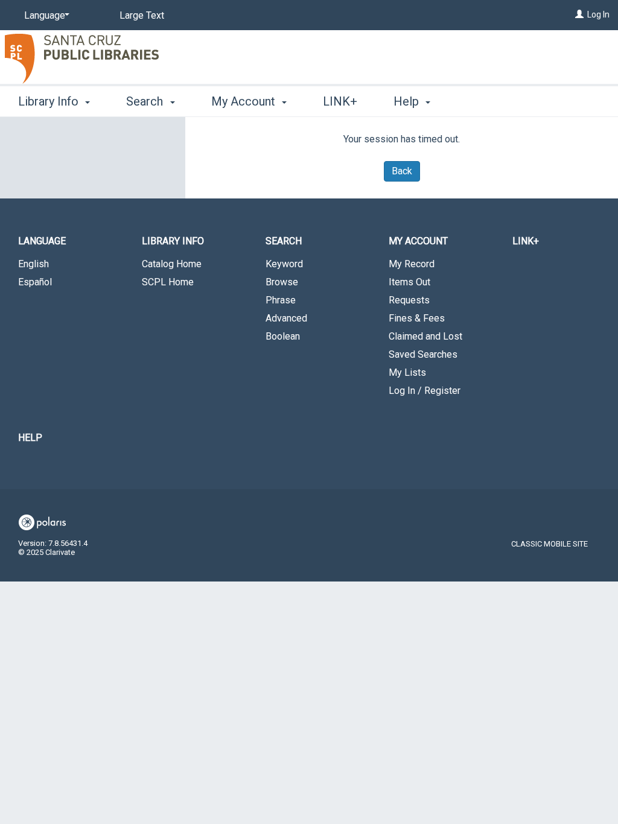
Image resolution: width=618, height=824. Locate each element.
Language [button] (42, 241)
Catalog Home (172, 264)
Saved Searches (423, 354)
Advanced (286, 318)
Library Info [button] (49, 101)
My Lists (407, 372)
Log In (598, 14)
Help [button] (407, 101)
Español (35, 282)
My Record (412, 264)
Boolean (283, 336)
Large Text (141, 15)
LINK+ (340, 101)
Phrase (281, 300)
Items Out (409, 282)
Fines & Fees (417, 318)
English (33, 264)
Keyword (284, 264)
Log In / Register (424, 390)
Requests (409, 300)
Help (30, 437)
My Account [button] (244, 101)
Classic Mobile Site (549, 543)
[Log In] (579, 14)
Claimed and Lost (425, 336)
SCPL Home (168, 282)
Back (402, 171)
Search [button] (146, 101)
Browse (282, 282)
